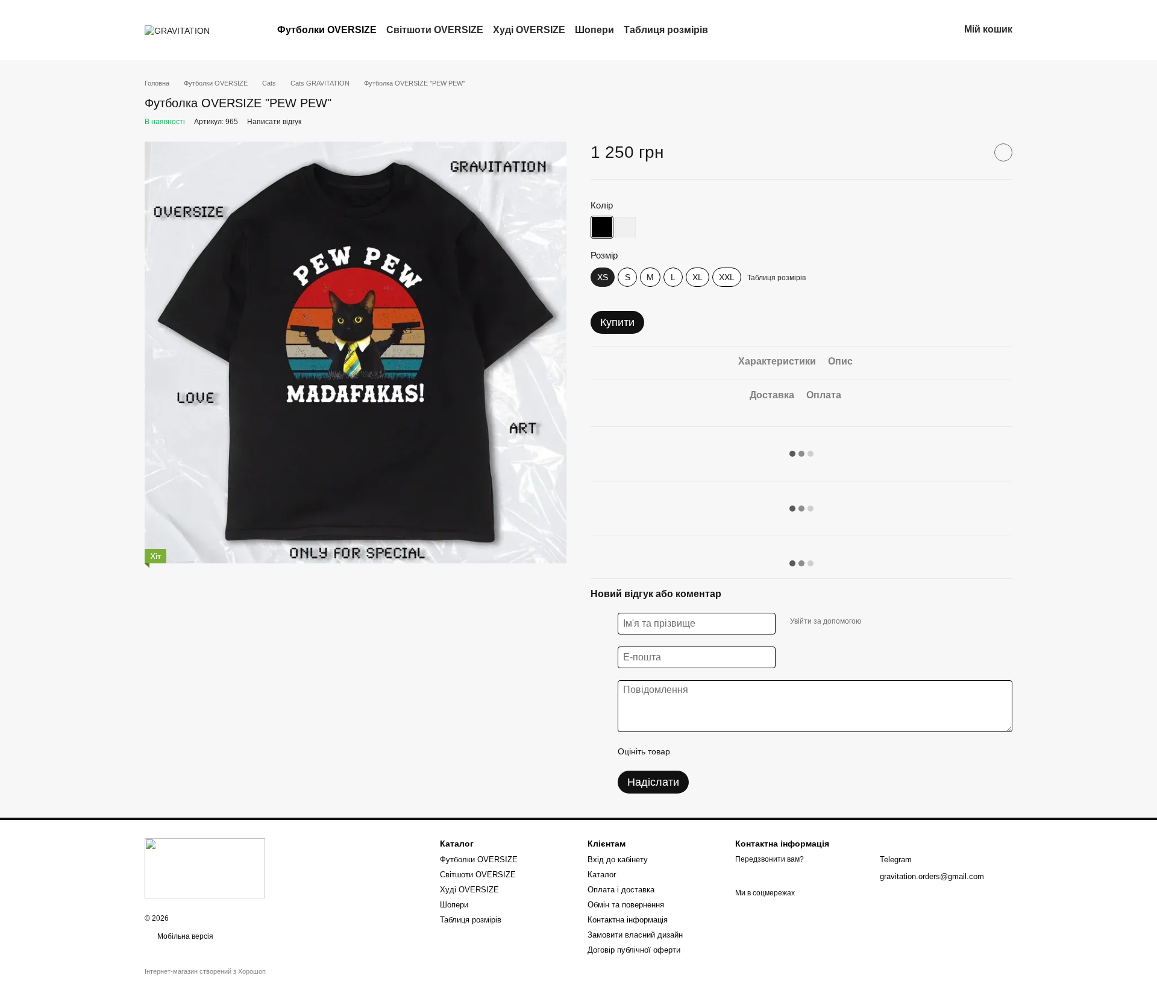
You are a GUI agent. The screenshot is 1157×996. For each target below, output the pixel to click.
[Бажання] (887, 30)
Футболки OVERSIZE (327, 30)
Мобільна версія (184, 936)
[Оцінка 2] (709, 751)
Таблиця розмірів (666, 30)
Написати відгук (274, 121)
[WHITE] (625, 227)
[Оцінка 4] (747, 751)
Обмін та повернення (626, 904)
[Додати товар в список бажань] (1003, 152)
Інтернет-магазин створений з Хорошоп (205, 971)
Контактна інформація (628, 919)
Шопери (594, 30)
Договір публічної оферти (634, 949)
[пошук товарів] (729, 30)
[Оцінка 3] (728, 751)
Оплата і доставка (621, 889)
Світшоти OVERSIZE (434, 30)
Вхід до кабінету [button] (618, 859)
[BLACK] (602, 227)
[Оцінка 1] (690, 751)
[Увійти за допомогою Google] (893, 622)
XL (697, 277)
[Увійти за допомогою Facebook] (874, 622)
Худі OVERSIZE (529, 30)
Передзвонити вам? (769, 859)
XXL (727, 277)
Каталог (602, 874)
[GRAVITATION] (205, 867)
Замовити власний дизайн (635, 934)
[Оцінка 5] (767, 751)
